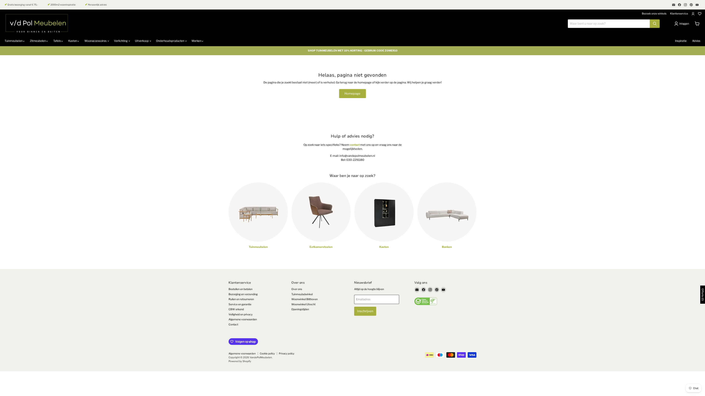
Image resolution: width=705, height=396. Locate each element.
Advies (696, 41)
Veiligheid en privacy (240, 314)
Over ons (296, 289)
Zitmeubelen (38, 41)
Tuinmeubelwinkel (302, 294)
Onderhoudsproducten (170, 41)
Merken (197, 41)
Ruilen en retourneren (241, 299)
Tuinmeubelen (14, 41)
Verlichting (121, 41)
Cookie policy (267, 353)
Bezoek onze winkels (654, 13)
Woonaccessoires (95, 41)
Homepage (352, 93)
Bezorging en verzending (243, 294)
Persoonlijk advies (96, 4)
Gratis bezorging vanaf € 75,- (21, 4)
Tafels (57, 41)
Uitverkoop (142, 41)
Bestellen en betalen (240, 289)
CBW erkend (236, 309)
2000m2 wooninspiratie (61, 4)
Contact (233, 324)
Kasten (73, 41)
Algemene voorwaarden (243, 319)
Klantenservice (679, 13)
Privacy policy (286, 353)
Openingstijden (300, 309)
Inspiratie (681, 41)
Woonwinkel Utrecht (303, 304)
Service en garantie (240, 304)
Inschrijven (365, 311)
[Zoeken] (655, 23)
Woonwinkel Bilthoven (304, 299)
